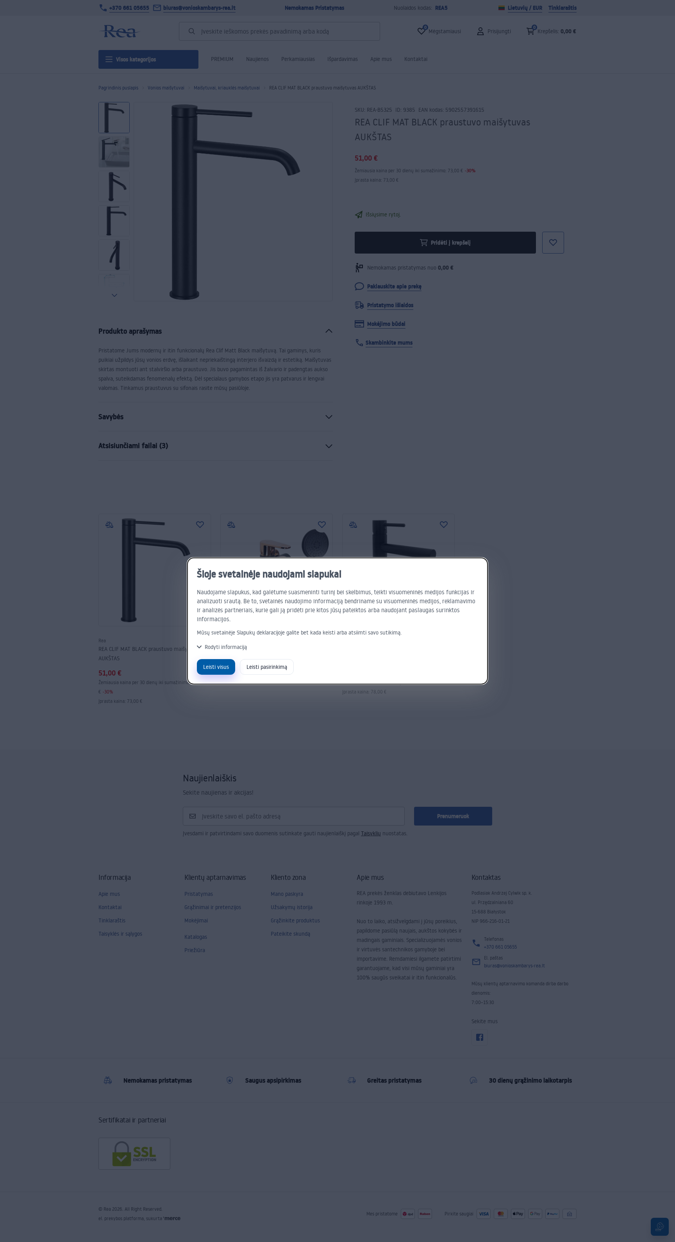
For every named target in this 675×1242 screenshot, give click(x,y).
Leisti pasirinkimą (266, 666)
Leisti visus (216, 666)
